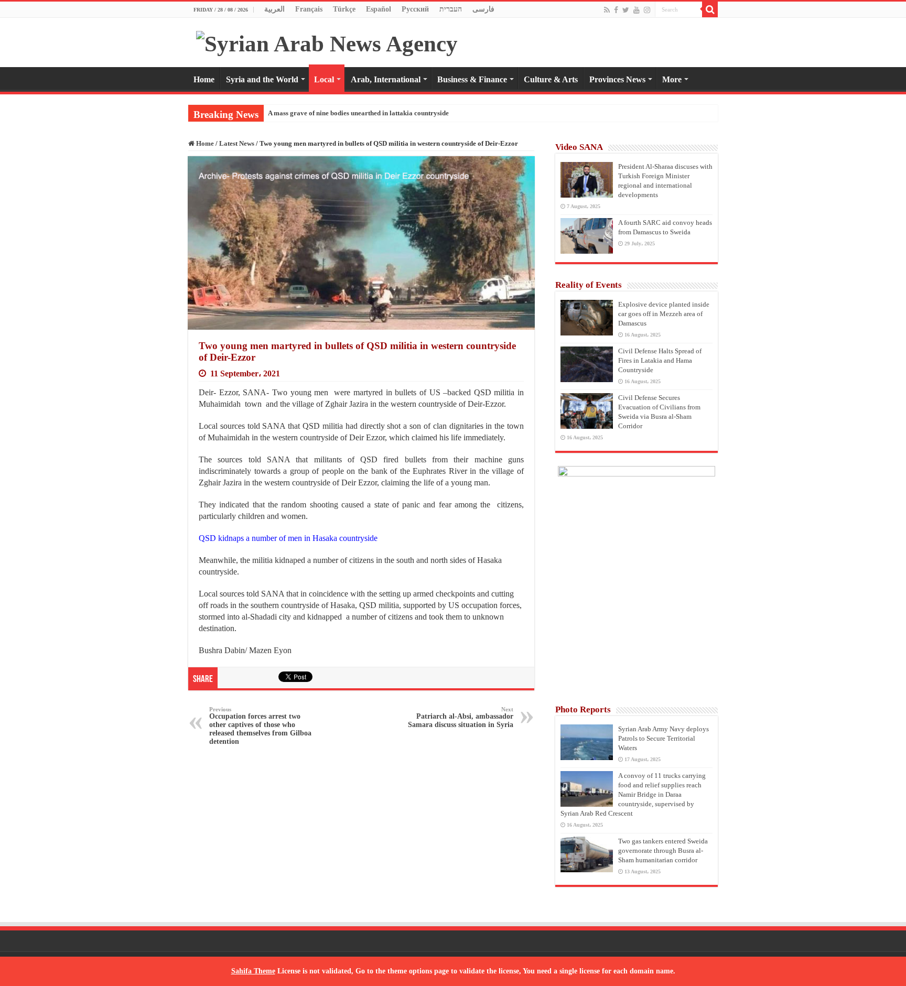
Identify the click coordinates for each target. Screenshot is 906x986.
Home (203, 79)
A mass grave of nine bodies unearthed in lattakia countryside (358, 113)
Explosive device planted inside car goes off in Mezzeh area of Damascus (663, 313)
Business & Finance (472, 79)
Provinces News (617, 79)
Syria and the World (262, 79)
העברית (450, 9)
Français (308, 9)
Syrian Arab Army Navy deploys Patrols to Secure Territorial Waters (663, 738)
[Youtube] (636, 10)
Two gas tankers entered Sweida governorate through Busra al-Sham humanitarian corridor (663, 850)
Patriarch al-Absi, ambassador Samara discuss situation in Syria (460, 717)
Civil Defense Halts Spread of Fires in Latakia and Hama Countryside (660, 360)
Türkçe (344, 9)
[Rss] (607, 10)
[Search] (710, 9)
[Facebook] (616, 10)
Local (324, 79)
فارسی (483, 9)
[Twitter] (625, 10)
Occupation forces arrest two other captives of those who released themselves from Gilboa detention (260, 725)
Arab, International (385, 79)
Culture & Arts (551, 79)
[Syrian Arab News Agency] (327, 41)
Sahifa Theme (253, 971)
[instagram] (647, 10)
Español (378, 9)
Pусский (415, 9)
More (672, 79)
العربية (274, 9)
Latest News (236, 143)
